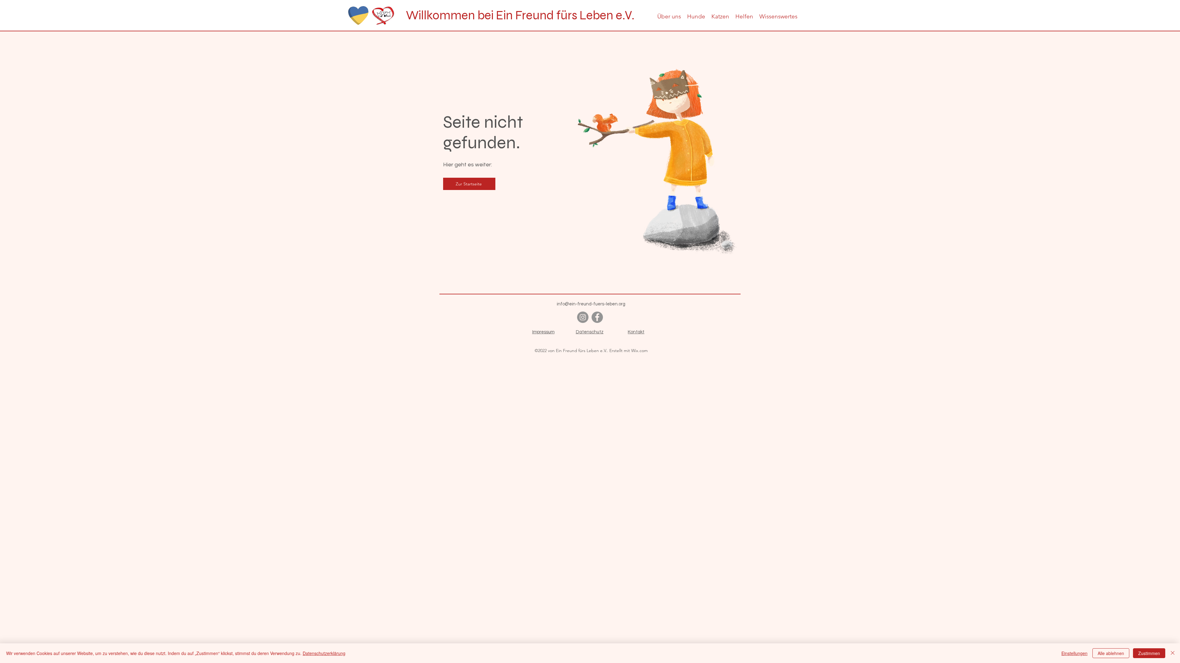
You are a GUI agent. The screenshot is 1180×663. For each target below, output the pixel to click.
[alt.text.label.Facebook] (597, 317)
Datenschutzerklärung (324, 653)
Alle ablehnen (1111, 653)
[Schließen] (1172, 653)
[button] (669, 16)
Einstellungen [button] (1074, 653)
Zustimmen (1149, 653)
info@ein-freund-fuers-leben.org (591, 304)
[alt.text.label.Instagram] (582, 317)
